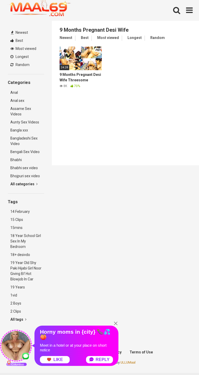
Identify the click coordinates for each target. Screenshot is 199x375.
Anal (14, 92)
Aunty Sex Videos (24, 122)
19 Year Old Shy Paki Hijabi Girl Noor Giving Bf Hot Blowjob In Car (25, 271)
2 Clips (15, 311)
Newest (21, 32)
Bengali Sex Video (25, 152)
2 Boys (15, 303)
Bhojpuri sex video (25, 176)
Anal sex (17, 100)
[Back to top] (182, 359)
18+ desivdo (20, 255)
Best (19, 40)
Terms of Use (141, 352)
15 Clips (16, 220)
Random (22, 65)
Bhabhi (16, 160)
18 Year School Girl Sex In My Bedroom (25, 241)
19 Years (17, 287)
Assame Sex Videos (20, 111)
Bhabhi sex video (24, 168)
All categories (22, 184)
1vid (13, 295)
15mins (16, 228)
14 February (20, 211)
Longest (22, 57)
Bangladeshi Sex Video (24, 141)
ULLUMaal (128, 362)
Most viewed (25, 49)
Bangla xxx (19, 130)
